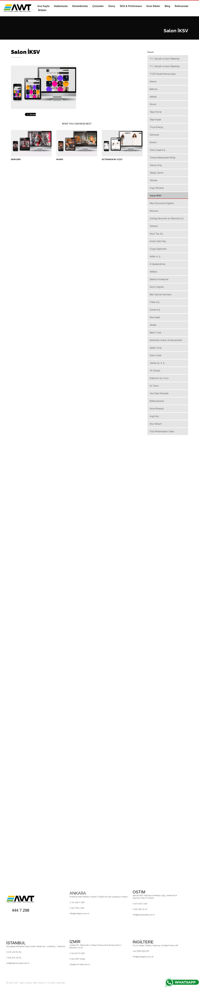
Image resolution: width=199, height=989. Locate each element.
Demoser (16, 159)
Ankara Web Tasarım (35, 983)
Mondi (59, 159)
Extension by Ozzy (112, 159)
